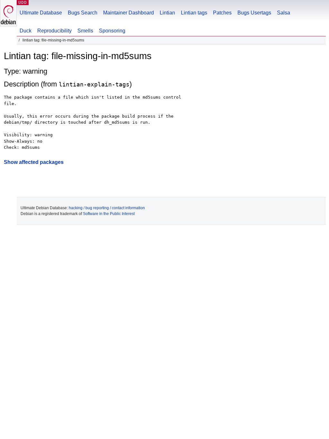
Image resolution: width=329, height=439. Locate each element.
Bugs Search (82, 12)
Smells (85, 30)
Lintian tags (194, 12)
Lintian (167, 12)
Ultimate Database (41, 12)
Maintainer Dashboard (128, 12)
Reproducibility (54, 30)
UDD (22, 2)
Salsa (283, 12)
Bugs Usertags (254, 12)
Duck (25, 30)
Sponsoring (112, 30)
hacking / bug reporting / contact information (107, 208)
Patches (222, 12)
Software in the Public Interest (109, 213)
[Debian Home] (8, 13)
